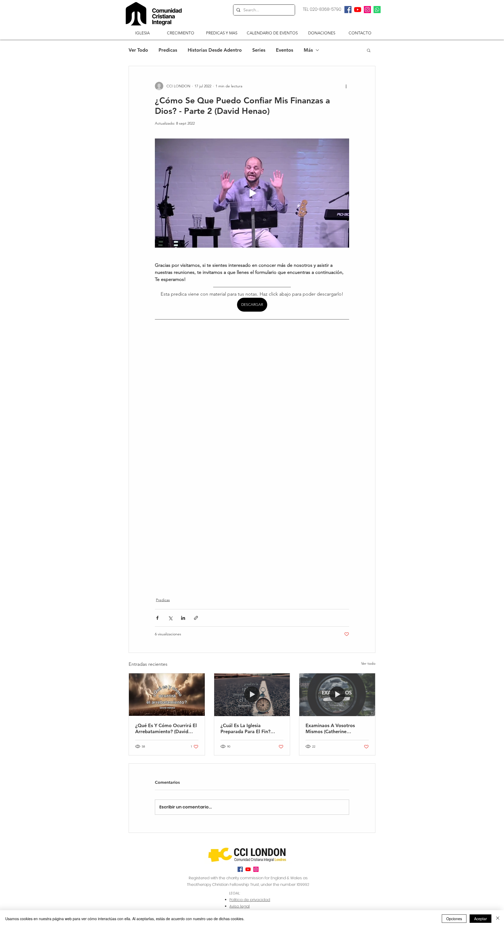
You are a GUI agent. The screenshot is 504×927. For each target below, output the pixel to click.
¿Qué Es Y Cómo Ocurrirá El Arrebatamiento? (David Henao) (166, 728)
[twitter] (357, 9)
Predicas (168, 50)
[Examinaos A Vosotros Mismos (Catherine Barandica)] (337, 694)
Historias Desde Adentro (215, 50)
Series (258, 50)
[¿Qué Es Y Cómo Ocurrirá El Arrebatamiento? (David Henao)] (167, 694)
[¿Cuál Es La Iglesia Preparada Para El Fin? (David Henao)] (252, 694)
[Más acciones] (346, 86)
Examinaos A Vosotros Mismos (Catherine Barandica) (330, 728)
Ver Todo (138, 50)
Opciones (454, 918)
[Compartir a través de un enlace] (195, 617)
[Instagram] (367, 9)
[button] (142, 32)
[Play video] (252, 193)
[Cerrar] (498, 918)
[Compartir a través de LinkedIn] (183, 617)
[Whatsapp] (377, 9)
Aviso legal (239, 906)
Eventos (284, 50)
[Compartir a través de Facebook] (157, 617)
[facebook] (347, 9)
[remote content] (252, 452)
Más (308, 50)
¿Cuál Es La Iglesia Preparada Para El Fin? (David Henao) (245, 728)
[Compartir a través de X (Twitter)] (170, 617)
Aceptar (480, 918)
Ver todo (368, 663)
